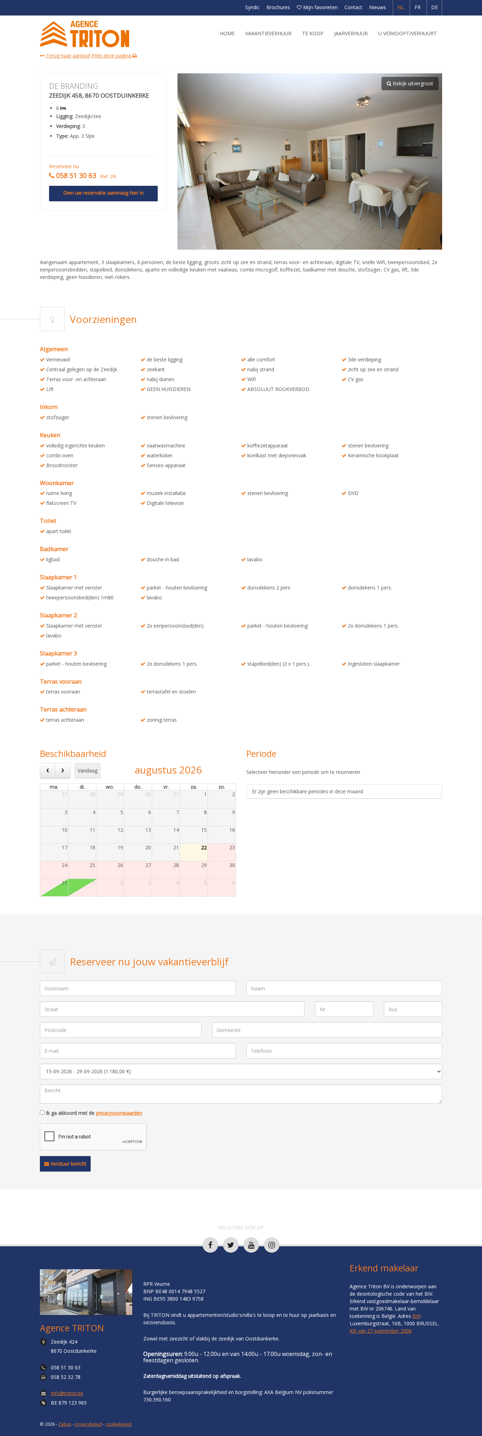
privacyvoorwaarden (119, 1113)
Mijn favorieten (320, 7)
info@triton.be (67, 1393)
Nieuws (377, 7)
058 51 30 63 (65, 1367)
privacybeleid (88, 1424)
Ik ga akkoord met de (94, 1113)
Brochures (278, 7)
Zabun (64, 1424)
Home (227, 33)
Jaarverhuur (351, 33)
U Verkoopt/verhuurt (407, 33)
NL (400, 7)
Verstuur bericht (67, 1163)
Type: (62, 136)
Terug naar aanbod (67, 55)
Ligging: (64, 116)
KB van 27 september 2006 (381, 1330)
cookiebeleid (119, 1424)
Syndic (252, 7)
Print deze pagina (111, 55)
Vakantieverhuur (268, 33)
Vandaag (87, 770)
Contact (353, 7)
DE (434, 7)
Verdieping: (68, 126)
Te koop (313, 33)
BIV (416, 1316)
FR (418, 7)
